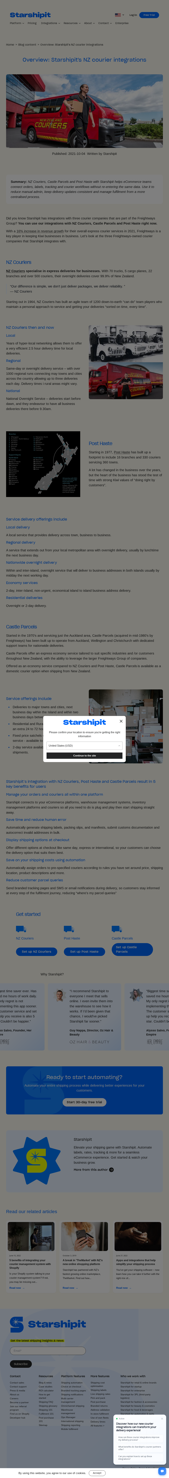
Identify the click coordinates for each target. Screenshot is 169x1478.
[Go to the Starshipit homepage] (84, 722)
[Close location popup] (121, 721)
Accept (97, 1473)
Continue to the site (84, 755)
